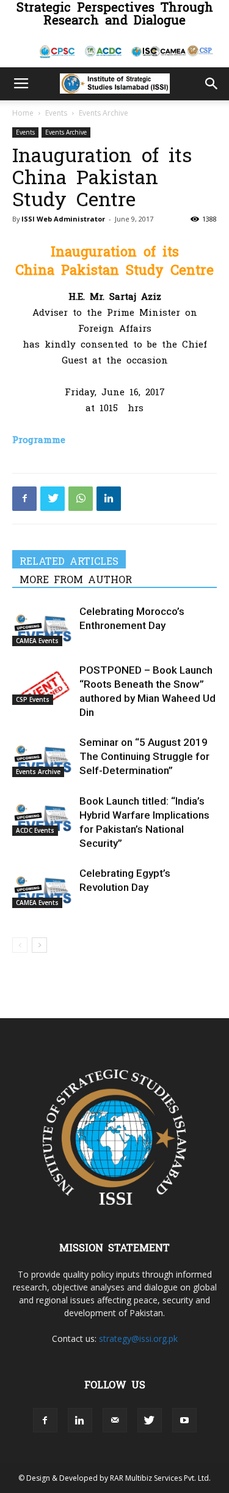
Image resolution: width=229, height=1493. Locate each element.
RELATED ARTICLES (69, 560)
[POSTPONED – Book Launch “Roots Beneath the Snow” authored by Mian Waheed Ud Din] (42, 684)
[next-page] (39, 945)
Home (23, 113)
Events (56, 113)
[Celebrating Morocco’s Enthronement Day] (42, 626)
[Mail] (115, 1420)
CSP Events (32, 699)
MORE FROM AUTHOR (76, 579)
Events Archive (103, 113)
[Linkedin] (108, 498)
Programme (38, 439)
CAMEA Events (37, 640)
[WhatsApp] (80, 498)
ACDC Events (35, 830)
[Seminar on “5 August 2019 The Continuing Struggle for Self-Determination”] (42, 756)
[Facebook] (24, 498)
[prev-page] (19, 945)
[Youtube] (184, 1420)
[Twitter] (52, 498)
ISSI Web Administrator (63, 218)
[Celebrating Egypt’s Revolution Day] (42, 887)
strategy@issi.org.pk (138, 1338)
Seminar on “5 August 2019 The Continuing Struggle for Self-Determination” (144, 756)
